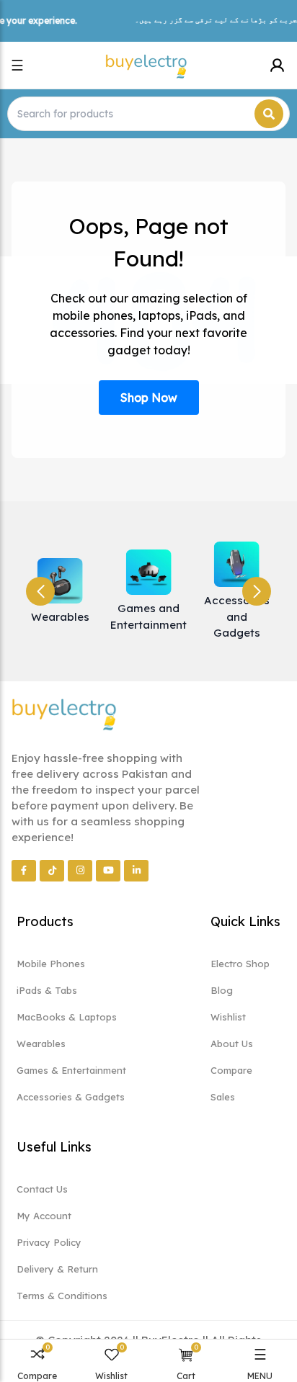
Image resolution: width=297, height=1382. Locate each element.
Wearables (41, 1043)
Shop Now (148, 397)
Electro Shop (240, 963)
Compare (231, 1070)
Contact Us (42, 1189)
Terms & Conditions (62, 1295)
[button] (256, 591)
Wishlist (228, 1017)
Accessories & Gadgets (71, 1097)
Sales (222, 1097)
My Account (44, 1215)
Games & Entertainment (71, 1070)
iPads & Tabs (47, 990)
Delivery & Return (57, 1269)
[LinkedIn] (136, 870)
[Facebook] (24, 870)
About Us (231, 1043)
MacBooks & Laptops (67, 1017)
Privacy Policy (49, 1242)
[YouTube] (108, 870)
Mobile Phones (51, 963)
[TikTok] (52, 870)
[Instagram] (80, 870)
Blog (221, 990)
